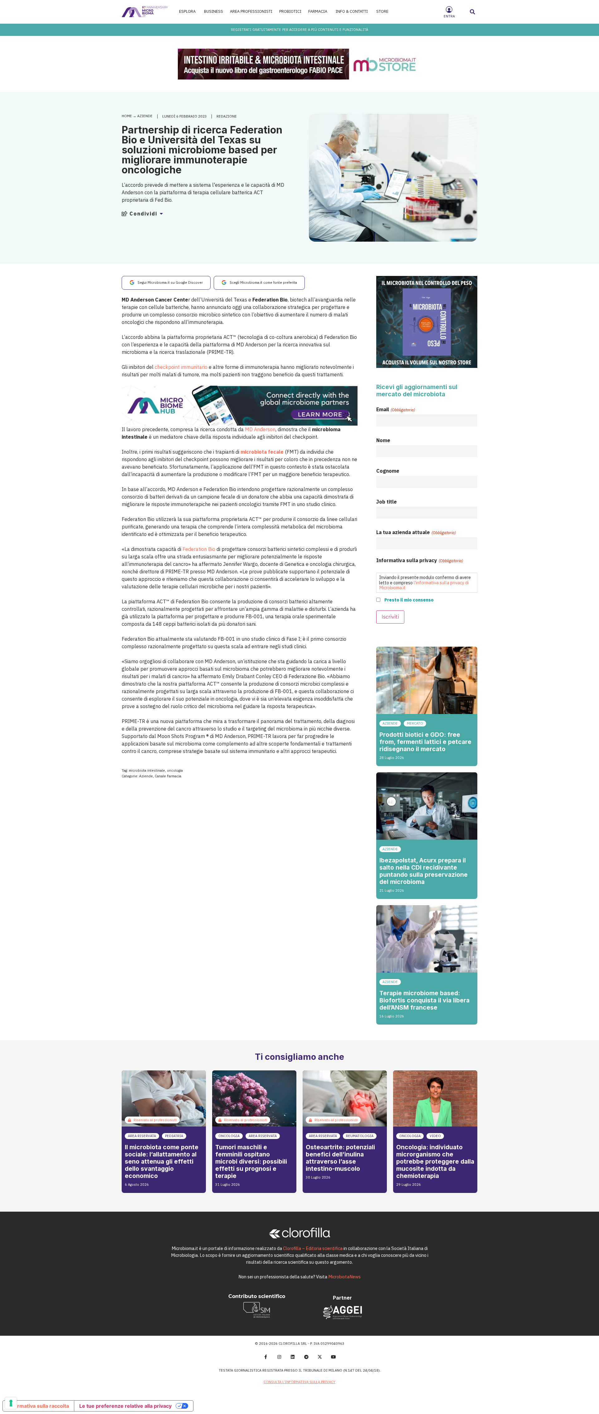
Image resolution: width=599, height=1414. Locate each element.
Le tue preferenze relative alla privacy (125, 1406)
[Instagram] (279, 1357)
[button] (472, 12)
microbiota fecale (262, 452)
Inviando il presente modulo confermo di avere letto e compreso (425, 582)
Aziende (145, 116)
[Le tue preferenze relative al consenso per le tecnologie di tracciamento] (11, 1403)
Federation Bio (199, 549)
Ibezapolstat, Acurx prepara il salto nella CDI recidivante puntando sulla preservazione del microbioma (423, 871)
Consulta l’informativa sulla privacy (299, 1382)
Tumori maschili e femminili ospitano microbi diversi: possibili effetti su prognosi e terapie (251, 1161)
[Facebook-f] (265, 1357)
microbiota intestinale (147, 770)
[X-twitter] (320, 1357)
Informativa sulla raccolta (38, 1406)
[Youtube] (333, 1357)
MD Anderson (260, 429)
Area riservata (142, 1136)
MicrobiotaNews (344, 1277)
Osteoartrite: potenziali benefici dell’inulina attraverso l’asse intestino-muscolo (340, 1157)
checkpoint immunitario (181, 367)
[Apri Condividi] (161, 213)
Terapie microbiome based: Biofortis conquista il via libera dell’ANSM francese (424, 1000)
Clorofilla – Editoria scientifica (313, 1248)
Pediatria (174, 1136)
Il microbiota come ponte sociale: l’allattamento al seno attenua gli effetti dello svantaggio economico (161, 1161)
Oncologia (229, 1136)
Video (435, 1136)
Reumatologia (359, 1136)
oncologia (175, 770)
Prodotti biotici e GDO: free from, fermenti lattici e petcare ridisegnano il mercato (425, 742)
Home (127, 116)
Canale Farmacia (168, 776)
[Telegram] (306, 1357)
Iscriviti (390, 617)
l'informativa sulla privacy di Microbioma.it (424, 585)
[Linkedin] (292, 1357)
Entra (449, 16)
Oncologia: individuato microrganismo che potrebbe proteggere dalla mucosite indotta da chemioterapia (435, 1161)
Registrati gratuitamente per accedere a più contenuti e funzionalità (299, 29)
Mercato (415, 723)
